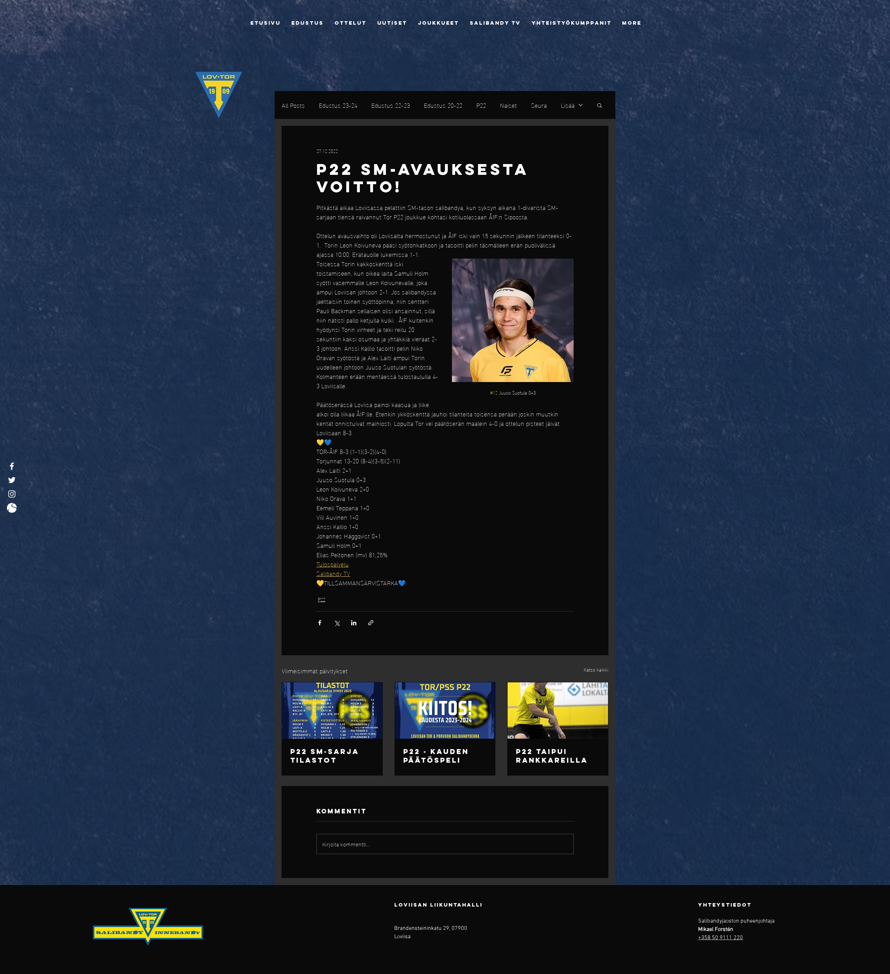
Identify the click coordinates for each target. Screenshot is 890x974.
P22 (481, 104)
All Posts (293, 104)
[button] (599, 105)
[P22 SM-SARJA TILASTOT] (332, 710)
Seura (539, 104)
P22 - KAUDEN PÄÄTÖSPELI (436, 755)
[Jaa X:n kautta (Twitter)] (336, 622)
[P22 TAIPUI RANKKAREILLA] (558, 710)
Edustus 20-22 (443, 104)
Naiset (508, 104)
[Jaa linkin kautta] (370, 622)
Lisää (568, 104)
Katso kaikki (596, 670)
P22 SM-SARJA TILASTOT (324, 755)
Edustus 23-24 (338, 104)
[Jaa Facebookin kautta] (319, 622)
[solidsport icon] (12, 508)
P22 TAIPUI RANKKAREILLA (552, 755)
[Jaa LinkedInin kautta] (353, 622)
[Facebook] (12, 466)
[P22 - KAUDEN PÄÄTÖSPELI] (445, 710)
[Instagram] (12, 494)
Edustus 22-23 (390, 104)
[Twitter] (12, 480)
